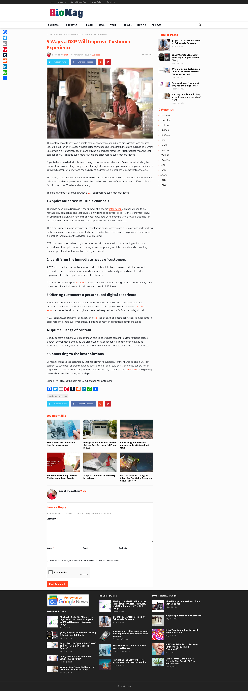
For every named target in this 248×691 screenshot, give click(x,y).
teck (95, 317)
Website (123, 548)
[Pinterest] (108, 62)
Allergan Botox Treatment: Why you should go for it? (76, 657)
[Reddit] (5, 61)
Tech (113, 25)
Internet (164, 155)
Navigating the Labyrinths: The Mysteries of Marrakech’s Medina (129, 661)
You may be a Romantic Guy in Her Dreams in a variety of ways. (186, 97)
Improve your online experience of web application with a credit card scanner (130, 633)
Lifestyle (71, 25)
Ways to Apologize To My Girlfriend (183, 616)
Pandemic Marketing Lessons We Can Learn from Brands (62, 476)
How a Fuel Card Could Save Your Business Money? (61, 443)
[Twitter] (5, 38)
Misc (162, 165)
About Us (62, 2)
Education (165, 120)
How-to (141, 25)
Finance (164, 130)
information (115, 209)
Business (53, 25)
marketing (132, 369)
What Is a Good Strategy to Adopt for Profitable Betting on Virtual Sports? (136, 478)
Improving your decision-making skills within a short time (134, 445)
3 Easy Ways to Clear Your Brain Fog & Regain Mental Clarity (185, 58)
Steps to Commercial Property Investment (99, 476)
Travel (128, 25)
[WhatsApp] (5, 72)
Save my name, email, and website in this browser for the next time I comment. (85, 560)
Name (50, 548)
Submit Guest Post (78, 2)
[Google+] (100, 62)
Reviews (156, 25)
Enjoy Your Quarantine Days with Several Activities (181, 631)
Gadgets (165, 135)
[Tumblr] (5, 55)
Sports (163, 175)
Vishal (65, 55)
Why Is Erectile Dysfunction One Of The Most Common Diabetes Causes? (186, 72)
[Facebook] (5, 32)
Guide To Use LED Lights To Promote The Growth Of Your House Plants (180, 661)
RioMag (127, 686)
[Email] (5, 43)
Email (86, 548)
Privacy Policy (96, 2)
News (101, 25)
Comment (52, 518)
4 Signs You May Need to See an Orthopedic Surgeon (129, 618)
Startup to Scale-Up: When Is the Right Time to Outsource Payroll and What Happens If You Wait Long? (76, 620)
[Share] (5, 78)
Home (51, 2)
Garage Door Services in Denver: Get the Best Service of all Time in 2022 (100, 445)
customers (82, 282)
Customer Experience (58, 396)
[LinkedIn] (5, 66)
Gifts (162, 140)
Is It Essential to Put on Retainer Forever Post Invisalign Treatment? (181, 646)
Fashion (164, 125)
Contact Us (111, 2)
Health (89, 25)
